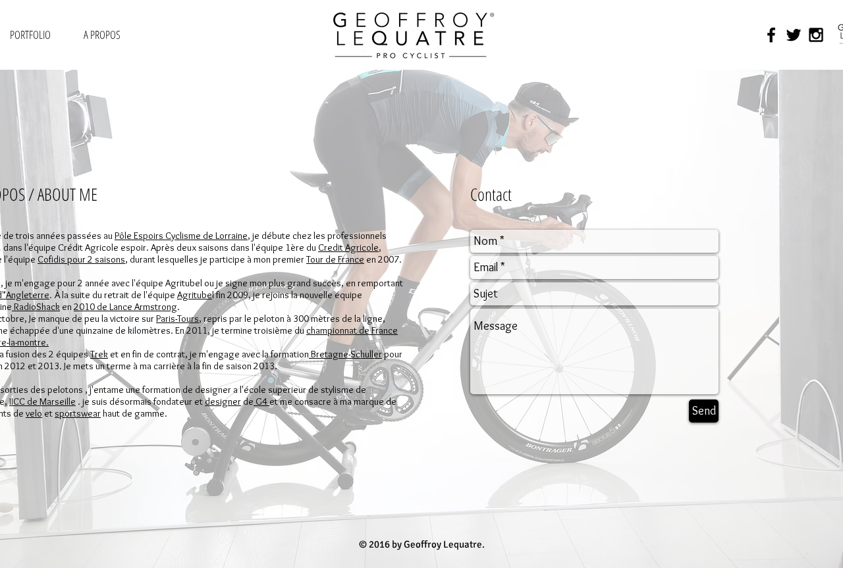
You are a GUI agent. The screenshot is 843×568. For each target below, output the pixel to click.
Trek (99, 354)
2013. (266, 366)
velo (34, 413)
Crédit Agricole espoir (102, 247)
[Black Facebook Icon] (771, 35)
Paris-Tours (177, 318)
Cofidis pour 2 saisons (81, 259)
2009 (237, 295)
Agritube (194, 295)
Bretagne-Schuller (345, 354)
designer (223, 401)
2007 (388, 259)
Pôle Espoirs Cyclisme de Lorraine (181, 236)
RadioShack (36, 307)
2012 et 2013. (34, 366)
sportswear (78, 413)
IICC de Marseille (42, 401)
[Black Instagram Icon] (816, 35)
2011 (196, 330)
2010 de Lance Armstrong (125, 307)
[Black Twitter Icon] (793, 35)
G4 (261, 401)
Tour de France (335, 259)
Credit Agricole (348, 247)
